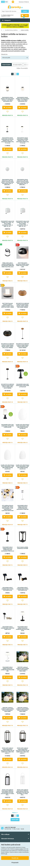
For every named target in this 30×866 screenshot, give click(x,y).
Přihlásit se (26, 1)
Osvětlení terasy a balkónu (11, 30)
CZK (3, 1)
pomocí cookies (19, 849)
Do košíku (9, 107)
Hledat (25, 11)
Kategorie (7, 20)
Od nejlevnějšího (17, 64)
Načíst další (15, 819)
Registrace (21, 1)
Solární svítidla (24, 30)
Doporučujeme (6, 64)
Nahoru (14, 812)
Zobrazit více (4, 54)
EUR (6, 1)
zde (6, 853)
